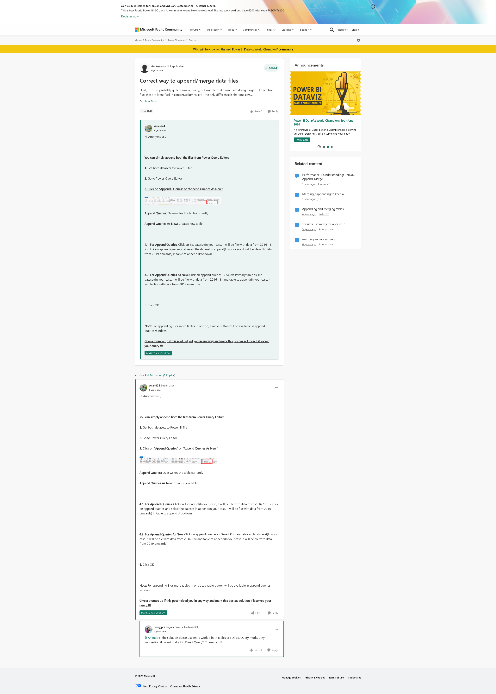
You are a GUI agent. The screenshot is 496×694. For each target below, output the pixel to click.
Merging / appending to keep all (323, 194)
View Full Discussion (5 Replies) (157, 375)
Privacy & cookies (315, 677)
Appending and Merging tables (323, 209)
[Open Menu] (358, 40)
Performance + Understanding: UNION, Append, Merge (328, 177)
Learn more (286, 49)
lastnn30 (324, 214)
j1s (319, 199)
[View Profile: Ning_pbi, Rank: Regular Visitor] (148, 629)
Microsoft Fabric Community (149, 40)
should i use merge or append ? (323, 224)
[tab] (324, 147)
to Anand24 (191, 627)
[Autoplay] (319, 147)
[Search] (332, 29)
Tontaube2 (324, 184)
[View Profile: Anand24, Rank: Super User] (143, 388)
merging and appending (318, 239)
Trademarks (354, 677)
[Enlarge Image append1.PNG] (183, 201)
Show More (150, 101)
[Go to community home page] (158, 30)
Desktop (193, 40)
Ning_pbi (159, 627)
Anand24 (159, 126)
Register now (130, 16)
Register (343, 29)
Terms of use (336, 677)
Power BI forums (176, 40)
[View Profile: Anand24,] (148, 128)
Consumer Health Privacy (185, 686)
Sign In (355, 29)
